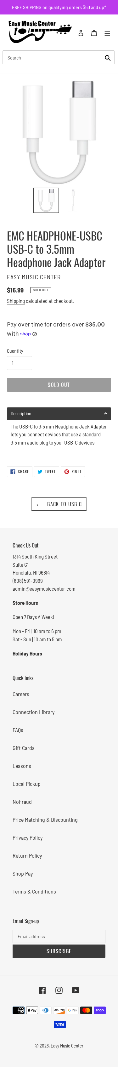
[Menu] (107, 32)
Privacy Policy (27, 837)
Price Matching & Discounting (45, 819)
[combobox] (59, 57)
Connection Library (33, 711)
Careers (21, 693)
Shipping (16, 301)
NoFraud (22, 801)
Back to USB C (64, 504)
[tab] (59, 413)
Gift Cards (24, 747)
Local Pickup (27, 783)
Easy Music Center (67, 1045)
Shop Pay (23, 873)
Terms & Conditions (34, 891)
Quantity (15, 351)
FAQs (18, 729)
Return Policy (27, 855)
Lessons (22, 765)
